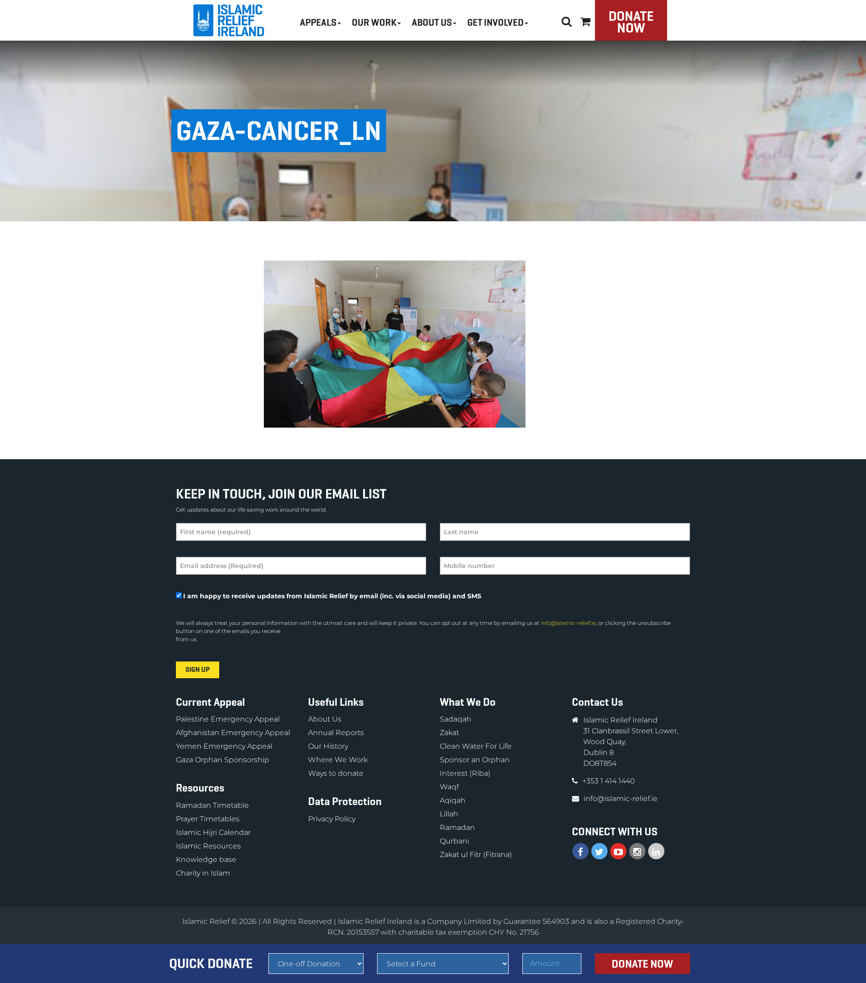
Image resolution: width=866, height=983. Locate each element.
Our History (328, 746)
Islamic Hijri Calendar (213, 832)
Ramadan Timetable (212, 805)
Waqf (449, 787)
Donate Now (631, 22)
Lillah (449, 814)
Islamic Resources (208, 846)
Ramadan (457, 827)
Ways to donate (336, 773)
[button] (585, 20)
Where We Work (338, 759)
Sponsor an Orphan (475, 759)
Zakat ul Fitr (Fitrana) (476, 854)
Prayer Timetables (208, 819)
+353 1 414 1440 (608, 781)
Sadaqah (455, 719)
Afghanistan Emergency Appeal (233, 732)
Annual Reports (336, 732)
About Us (324, 719)
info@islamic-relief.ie (568, 623)
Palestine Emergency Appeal (228, 719)
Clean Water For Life (475, 746)
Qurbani (454, 841)
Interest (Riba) (465, 773)
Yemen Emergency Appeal (224, 746)
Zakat (449, 732)
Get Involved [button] (495, 22)
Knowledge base (206, 859)
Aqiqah (452, 800)
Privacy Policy (331, 819)
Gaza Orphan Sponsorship (222, 759)
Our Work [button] (374, 22)
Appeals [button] (318, 22)
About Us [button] (432, 22)
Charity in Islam (203, 873)
